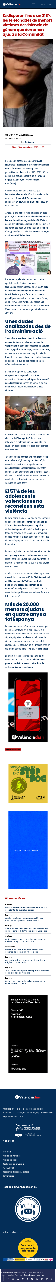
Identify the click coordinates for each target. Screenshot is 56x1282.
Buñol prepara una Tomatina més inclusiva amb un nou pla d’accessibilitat (25, 940)
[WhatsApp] (25, 760)
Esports (8, 915)
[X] (13, 760)
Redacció (29, 142)
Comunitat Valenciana (19, 135)
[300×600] (28, 1034)
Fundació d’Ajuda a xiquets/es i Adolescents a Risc (25, 180)
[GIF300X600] (28, 889)
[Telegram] (32, 1279)
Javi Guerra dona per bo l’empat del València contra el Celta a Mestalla (27, 971)
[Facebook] (7, 760)
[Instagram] (13, 1279)
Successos (10, 946)
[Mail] (22, 1279)
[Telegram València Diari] (28, 743)
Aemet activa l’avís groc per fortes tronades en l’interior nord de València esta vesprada (26, 929)
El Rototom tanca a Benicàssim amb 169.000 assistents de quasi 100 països (26, 908)
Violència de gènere (13, 749)
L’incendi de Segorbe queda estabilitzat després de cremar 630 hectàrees (24, 950)
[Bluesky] (47, 1279)
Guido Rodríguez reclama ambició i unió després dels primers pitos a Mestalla (24, 919)
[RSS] (27, 1279)
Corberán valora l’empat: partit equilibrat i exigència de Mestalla (25, 961)
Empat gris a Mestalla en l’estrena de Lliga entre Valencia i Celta (25, 982)
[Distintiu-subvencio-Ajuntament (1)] (28, 1248)
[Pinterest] (19, 760)
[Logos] (28, 1259)
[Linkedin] (18, 1279)
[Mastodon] (51, 1279)
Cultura (8, 904)
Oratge (8, 925)
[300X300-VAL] (28, 783)
